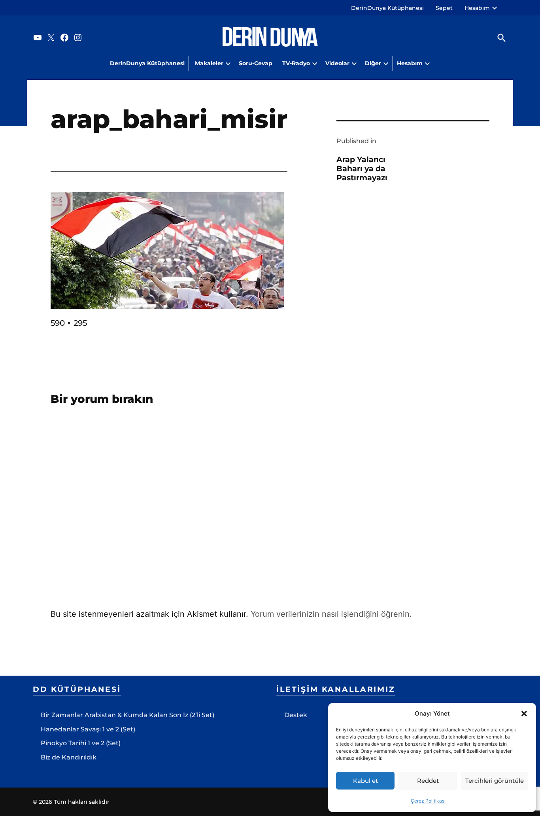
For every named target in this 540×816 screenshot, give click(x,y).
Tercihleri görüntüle (494, 780)
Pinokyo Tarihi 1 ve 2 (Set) (81, 743)
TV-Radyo (296, 63)
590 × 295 (69, 323)
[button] (524, 714)
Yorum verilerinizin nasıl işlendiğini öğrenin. (331, 614)
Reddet (428, 780)
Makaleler (209, 63)
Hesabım (477, 7)
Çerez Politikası (428, 801)
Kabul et (365, 780)
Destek (295, 715)
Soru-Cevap (255, 63)
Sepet (444, 7)
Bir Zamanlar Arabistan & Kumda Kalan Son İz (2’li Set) (127, 715)
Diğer (373, 63)
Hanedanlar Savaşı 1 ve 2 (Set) (88, 729)
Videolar (337, 63)
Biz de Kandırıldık (68, 757)
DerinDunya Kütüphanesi (387, 7)
